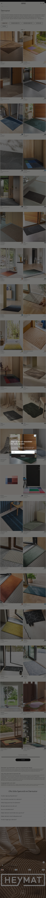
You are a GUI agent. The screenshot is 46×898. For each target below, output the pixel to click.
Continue (23, 455)
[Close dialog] (35, 436)
